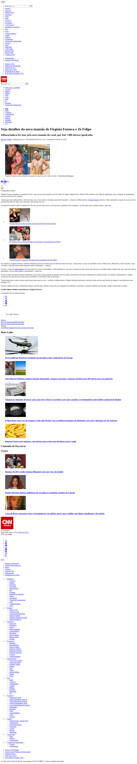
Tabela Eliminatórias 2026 (18, 703)
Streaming (8, 122)
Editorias (10, 579)
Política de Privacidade (13, 66)
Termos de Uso (10, 68)
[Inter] (6, 539)
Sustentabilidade (14, 656)
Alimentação (13, 723)
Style (7, 31)
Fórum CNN (9, 51)
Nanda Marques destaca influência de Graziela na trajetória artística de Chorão (40, 493)
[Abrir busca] (31, 6)
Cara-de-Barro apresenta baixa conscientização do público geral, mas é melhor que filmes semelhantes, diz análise (54, 513)
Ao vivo (8, 89)
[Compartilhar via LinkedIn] (5, 182)
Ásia (11, 668)
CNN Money (9, 25)
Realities (8, 120)
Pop (6, 29)
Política (7, 8)
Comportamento (10, 33)
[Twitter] (6, 541)
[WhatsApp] (6, 556)
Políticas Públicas (15, 619)
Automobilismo (14, 713)
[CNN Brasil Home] (12, 82)
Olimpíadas (13, 707)
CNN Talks (9, 49)
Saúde (7, 35)
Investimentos (14, 645)
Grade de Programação (13, 565)
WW (6, 95)
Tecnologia (9, 39)
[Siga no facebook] (6, 301)
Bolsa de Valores (15, 649)
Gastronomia (13, 746)
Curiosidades (13, 740)
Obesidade (13, 732)
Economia (8, 23)
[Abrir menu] (3, 2)
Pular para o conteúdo (12, 88)
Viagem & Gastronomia (13, 41)
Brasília (12, 639)
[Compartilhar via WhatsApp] (7, 182)
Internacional (9, 12)
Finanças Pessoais (15, 653)
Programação (9, 58)
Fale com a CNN (11, 70)
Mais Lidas (7, 332)
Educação (8, 47)
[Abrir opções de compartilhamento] (4, 184)
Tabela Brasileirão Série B (18, 701)
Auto (7, 45)
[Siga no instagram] (6, 297)
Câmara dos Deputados (17, 614)
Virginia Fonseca (93, 200)
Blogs (7, 567)
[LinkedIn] (6, 550)
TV (6, 124)
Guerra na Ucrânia (15, 660)
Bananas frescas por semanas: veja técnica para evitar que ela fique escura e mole (40, 441)
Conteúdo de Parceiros (13, 446)
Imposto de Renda (15, 651)
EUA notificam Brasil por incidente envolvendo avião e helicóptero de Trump (39, 358)
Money (7, 93)
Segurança (12, 625)
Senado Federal (14, 616)
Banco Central (14, 647)
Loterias (12, 654)
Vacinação (12, 727)
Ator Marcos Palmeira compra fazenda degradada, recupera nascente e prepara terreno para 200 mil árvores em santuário (59, 379)
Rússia (11, 674)
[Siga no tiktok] (6, 305)
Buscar (7, 6)
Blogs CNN (9, 53)
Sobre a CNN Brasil (12, 750)
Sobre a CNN (9, 64)
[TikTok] (6, 554)
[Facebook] (6, 543)
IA (6, 101)
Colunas (8, 569)
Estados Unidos (14, 664)
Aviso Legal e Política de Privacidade (17, 752)
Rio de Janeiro (14, 635)
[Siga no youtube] (6, 303)
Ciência (7, 37)
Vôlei (11, 711)
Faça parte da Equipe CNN (14, 73)
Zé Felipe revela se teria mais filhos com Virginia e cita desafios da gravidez (34, 242)
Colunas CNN (10, 55)
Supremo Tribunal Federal (18, 617)
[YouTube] (6, 545)
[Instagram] (6, 548)
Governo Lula (14, 612)
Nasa (11, 736)
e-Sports (12, 717)
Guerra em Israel (15, 662)
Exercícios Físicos (15, 725)
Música (7, 118)
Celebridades (9, 114)
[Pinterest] (6, 552)
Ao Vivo (12, 581)
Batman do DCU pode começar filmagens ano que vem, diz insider (34, 472)
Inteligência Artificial (12, 27)
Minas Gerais (13, 637)
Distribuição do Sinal (12, 71)
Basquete (12, 709)
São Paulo (12, 633)
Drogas (11, 730)
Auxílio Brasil (14, 631)
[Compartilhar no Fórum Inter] (2, 189)
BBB (7, 110)
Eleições (8, 11)
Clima (11, 627)
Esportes (8, 21)
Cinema (7, 116)
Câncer (11, 728)
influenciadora (19, 269)
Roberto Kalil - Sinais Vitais (18, 721)
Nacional (8, 15)
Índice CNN (13, 610)
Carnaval (8, 112)
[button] (68, 158)
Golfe (11, 715)
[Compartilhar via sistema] (2, 186)
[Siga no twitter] (6, 299)
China (11, 676)
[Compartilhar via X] (3, 182)
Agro (7, 17)
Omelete (4, 451)
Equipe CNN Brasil (12, 60)
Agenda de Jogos (15, 697)
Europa (11, 666)
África (11, 670)
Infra (6, 18)
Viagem (12, 744)
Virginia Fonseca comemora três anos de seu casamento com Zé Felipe (33, 260)
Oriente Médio (14, 672)
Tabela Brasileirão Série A (18, 699)
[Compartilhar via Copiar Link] (8, 182)
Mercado (12, 643)
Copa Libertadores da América (19, 705)
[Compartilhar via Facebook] (2, 182)
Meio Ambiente (14, 629)
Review (7, 43)
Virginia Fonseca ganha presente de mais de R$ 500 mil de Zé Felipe (32, 224)
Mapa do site (9, 573)
